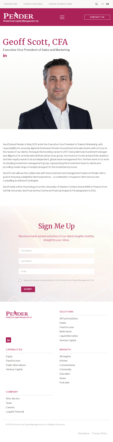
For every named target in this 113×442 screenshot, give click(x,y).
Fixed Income (66, 327)
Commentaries (67, 365)
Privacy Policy (99, 433)
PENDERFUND (10, 4)
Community (65, 369)
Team (9, 403)
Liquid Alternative (68, 336)
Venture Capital (67, 340)
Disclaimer (84, 433)
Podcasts (64, 382)
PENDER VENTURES (33, 4)
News (62, 378)
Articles (63, 360)
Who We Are (13, 398)
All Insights (65, 356)
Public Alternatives (16, 365)
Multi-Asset (65, 331)
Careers (10, 407)
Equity (62, 322)
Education (64, 373)
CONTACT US (97, 17)
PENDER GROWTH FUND (60, 4)
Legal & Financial (15, 411)
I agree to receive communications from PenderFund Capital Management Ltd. (59, 280)
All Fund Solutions (68, 318)
